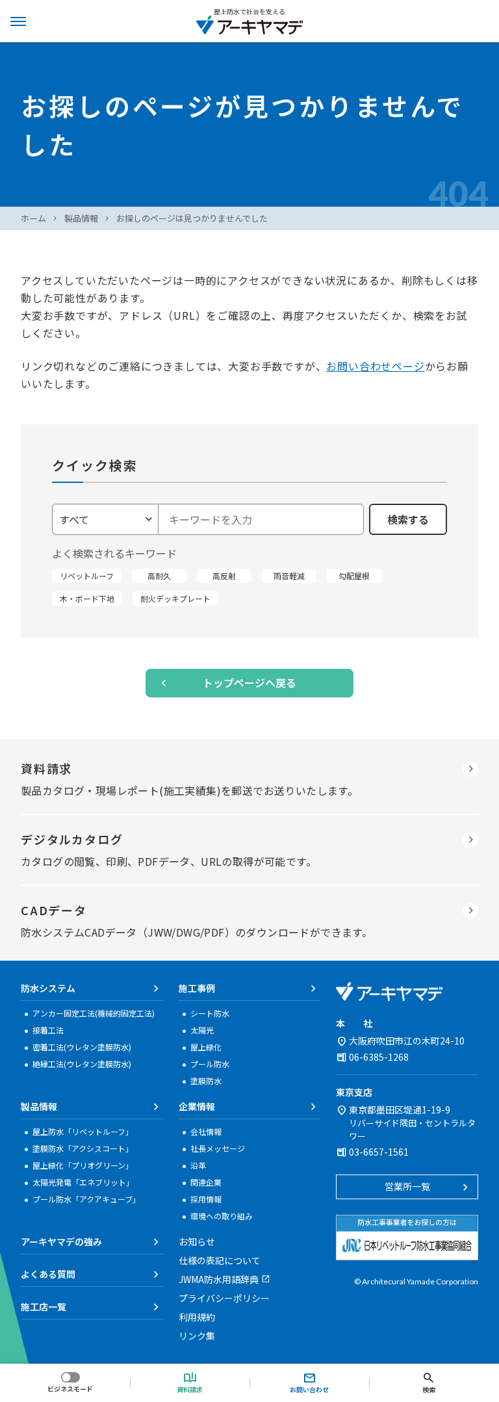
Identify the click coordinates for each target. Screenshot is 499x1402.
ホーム (33, 218)
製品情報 (81, 218)
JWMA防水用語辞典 (219, 1279)
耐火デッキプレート (175, 598)
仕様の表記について (220, 1260)
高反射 (224, 575)
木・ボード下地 (87, 598)
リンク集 (197, 1335)
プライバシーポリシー (224, 1298)
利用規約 (197, 1316)
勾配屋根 (354, 575)
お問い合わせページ (375, 366)
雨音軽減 (289, 575)
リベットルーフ (87, 575)
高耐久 (159, 575)
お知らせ (197, 1241)
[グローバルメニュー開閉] (18, 21)
